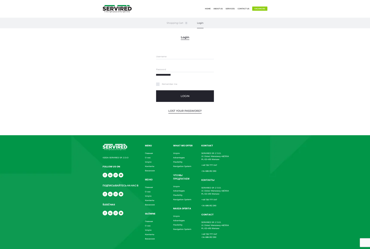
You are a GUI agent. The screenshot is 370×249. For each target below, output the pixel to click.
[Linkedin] (110, 175)
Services (230, 9)
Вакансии (150, 170)
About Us (218, 9)
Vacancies (259, 9)
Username (161, 57)
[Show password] (163, 75)
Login (200, 23)
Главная (149, 153)
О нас (148, 157)
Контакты (149, 166)
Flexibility (177, 162)
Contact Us (243, 9)
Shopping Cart (177, 23)
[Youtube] (121, 175)
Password (161, 69)
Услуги (148, 162)
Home (208, 9)
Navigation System (182, 166)
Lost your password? (185, 110)
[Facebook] (105, 175)
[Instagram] (115, 175)
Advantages (179, 157)
